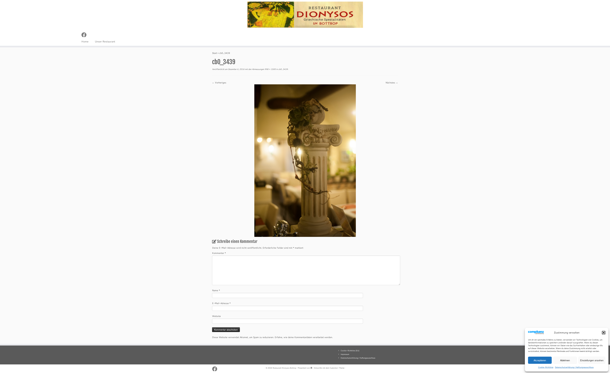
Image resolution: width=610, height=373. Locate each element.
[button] (603, 332)
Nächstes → (392, 82)
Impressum (345, 354)
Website (216, 316)
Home (84, 41)
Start (214, 53)
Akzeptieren (540, 360)
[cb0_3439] (305, 160)
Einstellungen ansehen (591, 360)
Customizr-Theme (337, 368)
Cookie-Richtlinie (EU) (350, 350)
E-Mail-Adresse (221, 303)
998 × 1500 (270, 69)
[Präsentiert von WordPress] (311, 367)
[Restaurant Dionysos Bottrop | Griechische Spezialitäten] (305, 15)
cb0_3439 (283, 69)
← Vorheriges (219, 82)
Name (216, 290)
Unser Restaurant (105, 41)
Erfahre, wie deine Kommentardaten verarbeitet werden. (304, 337)
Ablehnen (565, 360)
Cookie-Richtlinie (545, 367)
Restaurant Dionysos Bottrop (284, 368)
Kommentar (219, 253)
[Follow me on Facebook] (84, 34)
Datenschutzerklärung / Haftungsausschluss (574, 367)
